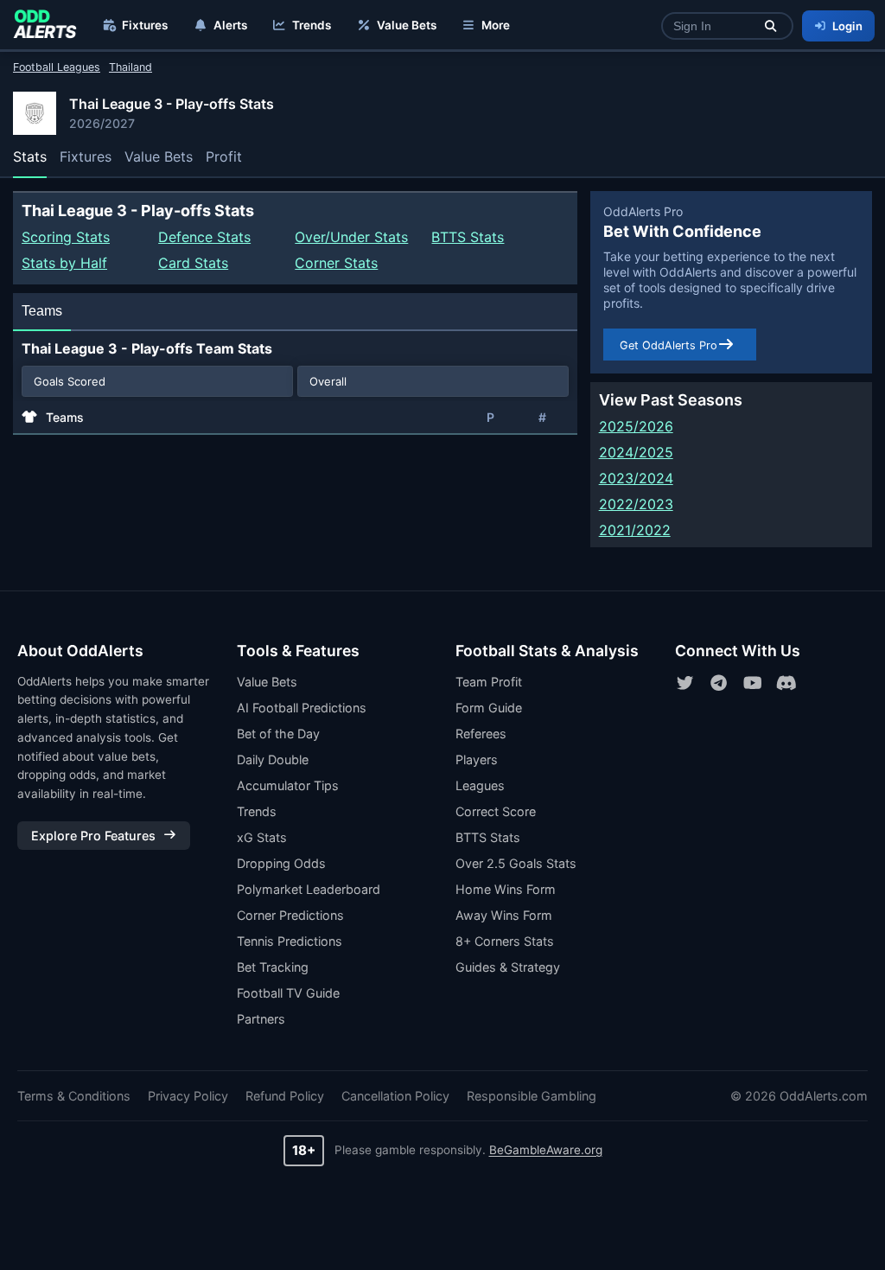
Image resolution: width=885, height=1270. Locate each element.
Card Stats (193, 262)
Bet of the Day (278, 733)
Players (476, 759)
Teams (42, 310)
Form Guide (488, 707)
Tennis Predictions (289, 941)
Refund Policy (284, 1095)
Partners (261, 1019)
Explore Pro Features (93, 835)
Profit (224, 156)
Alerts (230, 25)
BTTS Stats (467, 237)
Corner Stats (336, 262)
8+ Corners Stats (504, 941)
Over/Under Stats (351, 237)
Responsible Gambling (531, 1095)
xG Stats (262, 837)
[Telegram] (719, 683)
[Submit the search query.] (770, 26)
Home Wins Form (505, 889)
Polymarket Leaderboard (308, 889)
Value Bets (406, 25)
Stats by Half (64, 262)
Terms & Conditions (74, 1095)
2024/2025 (636, 452)
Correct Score (495, 811)
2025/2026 (636, 426)
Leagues (480, 785)
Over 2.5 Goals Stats (515, 863)
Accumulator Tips (288, 785)
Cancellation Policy (395, 1095)
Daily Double (273, 759)
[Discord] (786, 683)
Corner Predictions (290, 915)
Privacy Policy (188, 1095)
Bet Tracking (273, 967)
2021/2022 (635, 530)
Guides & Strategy (507, 967)
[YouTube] (752, 683)
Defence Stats (204, 237)
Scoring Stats (66, 237)
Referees (480, 733)
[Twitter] (685, 683)
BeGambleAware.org (545, 1150)
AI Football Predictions (301, 707)
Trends (311, 25)
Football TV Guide (288, 993)
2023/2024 (636, 478)
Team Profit (488, 681)
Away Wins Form (503, 915)
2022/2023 (636, 504)
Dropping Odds (281, 863)
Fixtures (145, 25)
